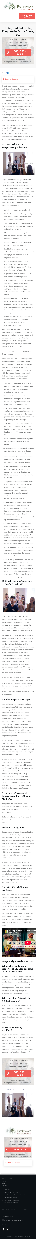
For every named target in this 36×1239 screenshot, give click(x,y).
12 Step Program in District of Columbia (14, 1195)
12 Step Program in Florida (10, 1197)
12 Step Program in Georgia (10, 1200)
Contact (4, 1185)
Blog (3, 1183)
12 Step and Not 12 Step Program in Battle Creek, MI (18, 31)
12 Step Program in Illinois (10, 1203)
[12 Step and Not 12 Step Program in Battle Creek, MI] (18, 1105)
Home (4, 1181)
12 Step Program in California (11, 1192)
